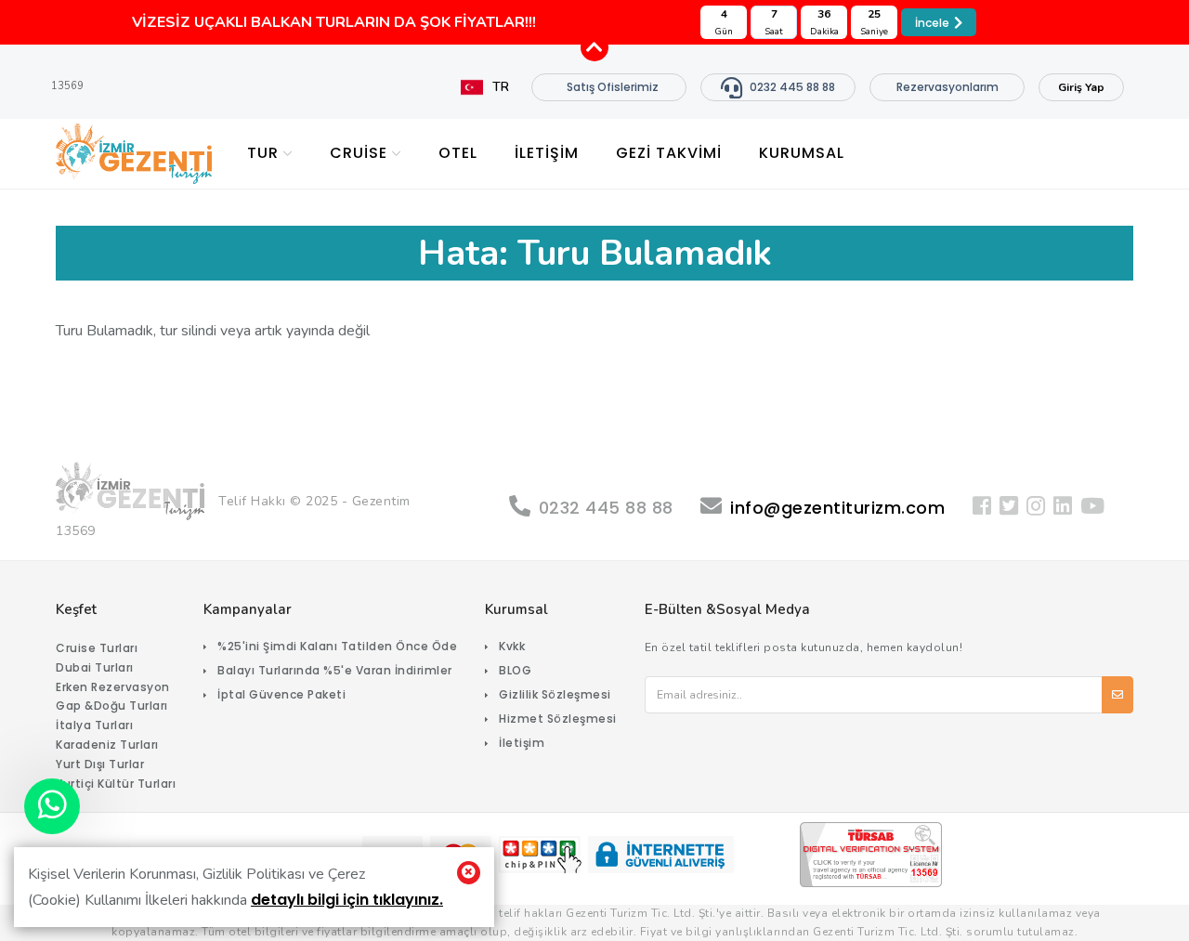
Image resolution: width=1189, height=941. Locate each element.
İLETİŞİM (547, 152)
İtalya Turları (94, 725)
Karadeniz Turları (107, 744)
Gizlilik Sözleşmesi (555, 694)
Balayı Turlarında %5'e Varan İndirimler (334, 670)
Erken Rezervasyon (113, 687)
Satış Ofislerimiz (613, 87)
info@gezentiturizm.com (837, 507)
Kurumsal (801, 152)
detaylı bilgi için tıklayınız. (347, 899)
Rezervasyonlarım (947, 87)
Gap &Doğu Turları (112, 705)
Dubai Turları (95, 667)
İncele (932, 23)
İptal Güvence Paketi (281, 694)
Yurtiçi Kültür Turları (116, 783)
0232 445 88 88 (792, 87)
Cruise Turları (96, 648)
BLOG (515, 670)
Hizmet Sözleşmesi (558, 718)
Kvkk (512, 646)
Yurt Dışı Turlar (100, 764)
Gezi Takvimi (669, 152)
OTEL (457, 152)
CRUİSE (358, 152)
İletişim (521, 743)
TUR (263, 152)
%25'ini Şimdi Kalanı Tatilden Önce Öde (337, 646)
